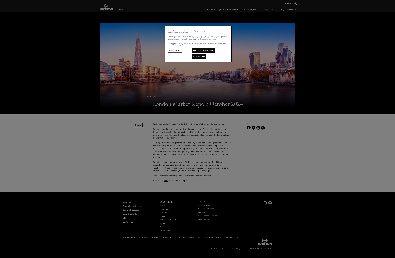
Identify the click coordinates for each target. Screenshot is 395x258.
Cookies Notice (213, 45)
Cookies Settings (174, 50)
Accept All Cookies (199, 56)
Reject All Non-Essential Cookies (203, 50)
